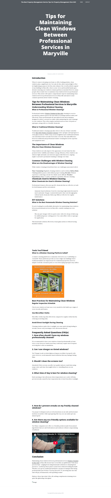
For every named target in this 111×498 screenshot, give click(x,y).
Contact (87, 2)
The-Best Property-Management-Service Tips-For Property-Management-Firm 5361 (48, 2)
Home (81, 2)
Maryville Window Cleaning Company (47, 133)
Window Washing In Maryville (54, 113)
